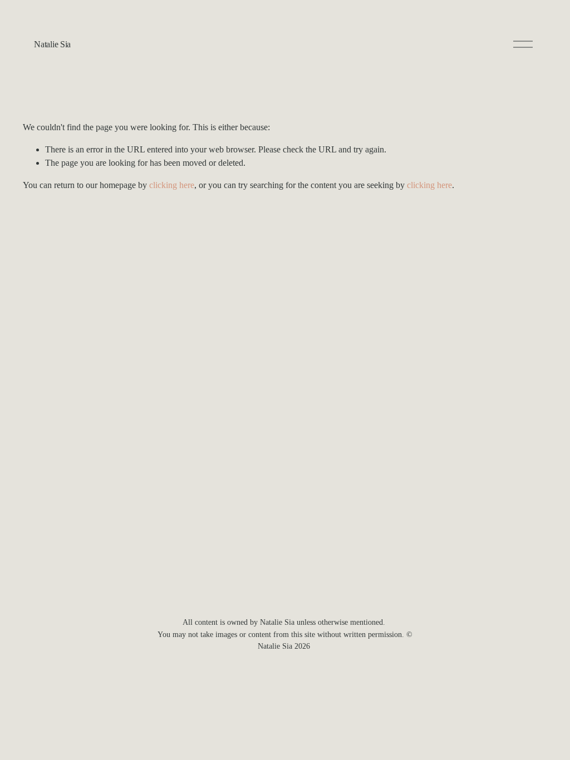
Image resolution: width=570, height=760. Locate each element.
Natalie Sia (52, 44)
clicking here (171, 185)
